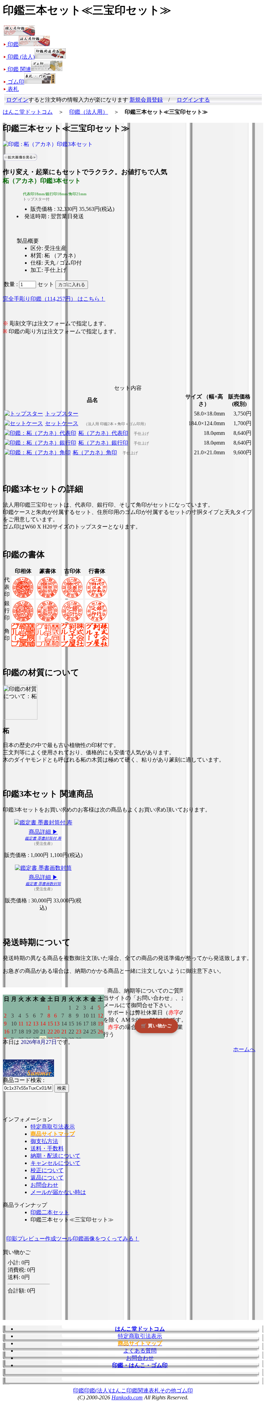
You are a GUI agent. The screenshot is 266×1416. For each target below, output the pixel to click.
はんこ (118, 1390)
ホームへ (244, 1049)
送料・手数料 (47, 1148)
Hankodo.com (127, 1397)
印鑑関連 (137, 1390)
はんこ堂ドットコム (28, 112)
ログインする (193, 100)
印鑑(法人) (97, 1390)
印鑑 (78, 1390)
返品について (47, 1178)
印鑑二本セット (49, 1212)
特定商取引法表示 (52, 1127)
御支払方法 (44, 1141)
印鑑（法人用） (88, 112)
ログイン (17, 100)
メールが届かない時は (58, 1192)
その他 (168, 1390)
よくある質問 (140, 1351)
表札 (154, 1390)
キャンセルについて (55, 1163)
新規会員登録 (146, 100)
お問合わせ (44, 1185)
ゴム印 (184, 1390)
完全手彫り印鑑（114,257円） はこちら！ (54, 299)
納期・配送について (55, 1156)
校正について (47, 1170)
